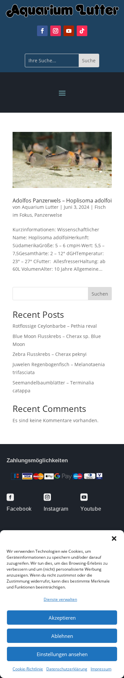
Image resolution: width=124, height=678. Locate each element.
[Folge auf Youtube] (68, 31)
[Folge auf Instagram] (55, 31)
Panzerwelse (48, 215)
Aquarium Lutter (40, 207)
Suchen (100, 294)
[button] (114, 538)
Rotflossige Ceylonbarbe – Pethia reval (55, 326)
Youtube (90, 509)
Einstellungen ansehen (62, 654)
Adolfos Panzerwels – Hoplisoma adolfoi (62, 200)
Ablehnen (62, 636)
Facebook (19, 509)
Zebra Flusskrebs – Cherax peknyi (50, 354)
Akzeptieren (62, 617)
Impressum (101, 669)
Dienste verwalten (60, 599)
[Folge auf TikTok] (82, 31)
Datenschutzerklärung (66, 669)
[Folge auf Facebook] (42, 31)
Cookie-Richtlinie (28, 669)
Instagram (56, 509)
